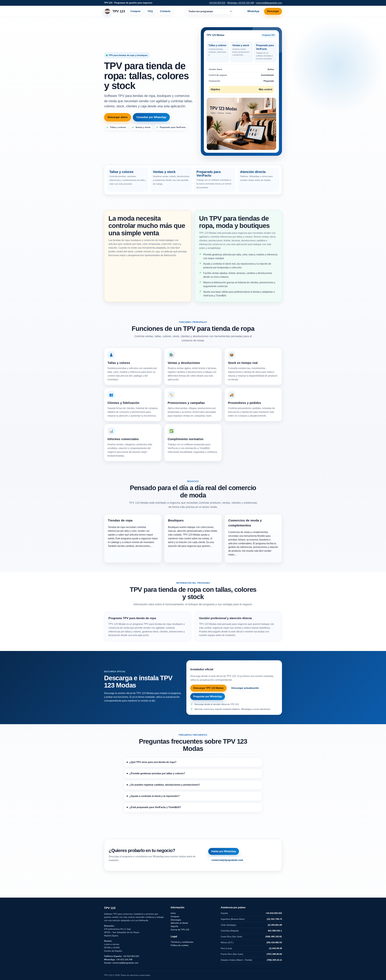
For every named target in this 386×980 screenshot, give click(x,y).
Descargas (176, 920)
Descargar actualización (245, 688)
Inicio (173, 913)
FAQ (150, 11)
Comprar (135, 11)
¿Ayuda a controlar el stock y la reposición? (154, 796)
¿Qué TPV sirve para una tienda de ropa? (152, 762)
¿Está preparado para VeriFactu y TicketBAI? (155, 807)
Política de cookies (179, 945)
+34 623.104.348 (124, 959)
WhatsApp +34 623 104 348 (240, 3)
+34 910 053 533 (217, 3)
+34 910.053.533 (131, 956)
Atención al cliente (179, 923)
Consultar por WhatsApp (151, 117)
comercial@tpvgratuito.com (269, 3)
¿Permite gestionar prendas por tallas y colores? (157, 773)
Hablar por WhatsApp (223, 851)
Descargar (273, 11)
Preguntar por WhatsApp (207, 696)
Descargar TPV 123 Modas (208, 688)
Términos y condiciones (182, 942)
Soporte (174, 926)
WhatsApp (253, 11)
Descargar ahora (117, 117)
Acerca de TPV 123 (180, 929)
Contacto (165, 11)
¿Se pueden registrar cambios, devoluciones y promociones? (164, 784)
